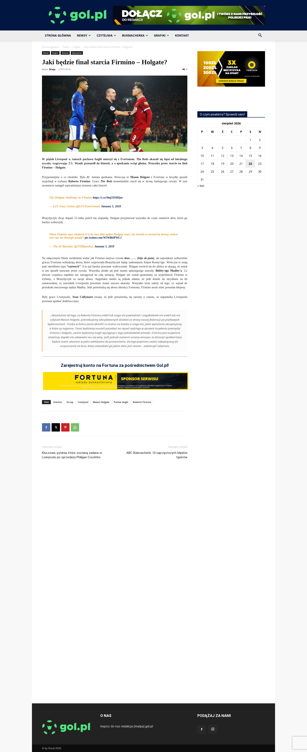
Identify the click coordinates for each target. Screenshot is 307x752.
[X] (56, 427)
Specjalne (77, 52)
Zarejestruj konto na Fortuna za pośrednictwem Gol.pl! (115, 365)
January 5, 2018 (111, 206)
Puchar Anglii (121, 402)
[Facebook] (46, 427)
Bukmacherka (133, 35)
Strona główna (50, 47)
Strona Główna (58, 35)
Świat (66, 47)
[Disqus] (114, 525)
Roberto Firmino (142, 402)
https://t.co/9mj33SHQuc (108, 197)
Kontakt (182, 35)
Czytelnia (105, 35)
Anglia (76, 47)
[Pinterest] (65, 427)
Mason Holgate (101, 402)
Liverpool (83, 402)
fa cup (70, 402)
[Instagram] (213, 729)
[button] (260, 36)
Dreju (52, 69)
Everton (57, 402)
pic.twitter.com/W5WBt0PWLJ (103, 237)
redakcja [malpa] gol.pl (137, 726)
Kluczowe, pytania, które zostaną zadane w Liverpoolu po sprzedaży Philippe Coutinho (72, 455)
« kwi (200, 186)
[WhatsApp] (75, 427)
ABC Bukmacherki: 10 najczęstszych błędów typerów (156, 455)
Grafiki (160, 35)
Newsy (82, 35)
